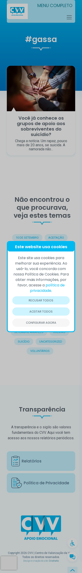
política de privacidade (47, 287)
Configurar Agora (41, 322)
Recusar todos (41, 300)
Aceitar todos (41, 311)
